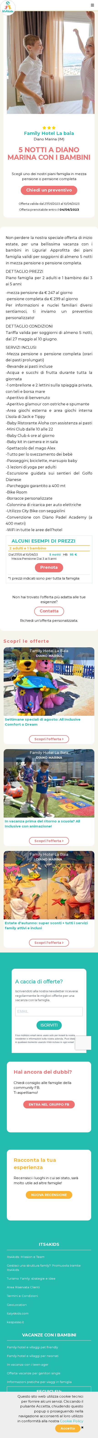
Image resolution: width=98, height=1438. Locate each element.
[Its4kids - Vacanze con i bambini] (7, 7)
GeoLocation (17, 1305)
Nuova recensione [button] (49, 1195)
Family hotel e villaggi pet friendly (32, 1347)
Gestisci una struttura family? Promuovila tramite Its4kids (44, 1268)
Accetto (68, 1428)
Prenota (49, 567)
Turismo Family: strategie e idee (31, 1278)
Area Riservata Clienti (23, 1287)
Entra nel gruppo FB (49, 1104)
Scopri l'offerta (48, 739)
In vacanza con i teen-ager (27, 1364)
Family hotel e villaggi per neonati (33, 1356)
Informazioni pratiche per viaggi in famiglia (39, 1382)
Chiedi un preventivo (49, 190)
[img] (82, 1427)
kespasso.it (15, 1322)
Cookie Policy (71, 1421)
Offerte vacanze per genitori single (33, 1373)
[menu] (92, 5)
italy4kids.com (17, 1313)
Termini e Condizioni (22, 1296)
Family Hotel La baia (49, 133)
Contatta (49, 611)
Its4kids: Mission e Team (25, 1257)
